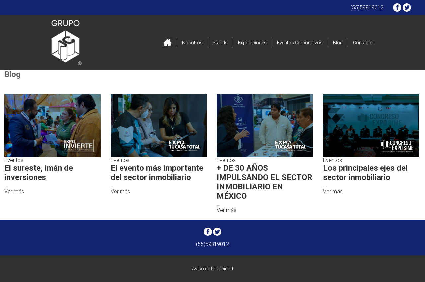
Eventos (310, 86)
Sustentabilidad (197, 86)
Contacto (363, 42)
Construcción (125, 86)
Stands (220, 42)
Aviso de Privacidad (212, 268)
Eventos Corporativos (300, 42)
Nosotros (192, 42)
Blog (338, 42)
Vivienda (259, 86)
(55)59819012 (366, 7)
